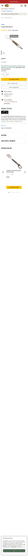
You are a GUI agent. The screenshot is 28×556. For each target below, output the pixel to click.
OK (14, 550)
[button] (26, 2)
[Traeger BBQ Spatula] (3, 53)
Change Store (7, 103)
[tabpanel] (14, 171)
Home (2, 17)
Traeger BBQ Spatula (7, 27)
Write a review (15, 30)
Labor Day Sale (13, 1)
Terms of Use (13, 545)
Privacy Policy (13, 547)
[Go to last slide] (3, 172)
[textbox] (5, 74)
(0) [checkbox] (12, 174)
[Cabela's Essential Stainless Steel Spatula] (14, 160)
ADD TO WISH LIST (12, 83)
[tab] (8, 192)
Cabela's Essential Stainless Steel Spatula (13, 171)
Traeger (2, 24)
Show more (3, 125)
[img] (25, 5)
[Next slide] (25, 172)
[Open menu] (2, 5)
